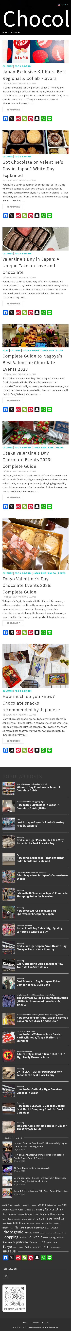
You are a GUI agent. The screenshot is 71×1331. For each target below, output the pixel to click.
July (63, 1219)
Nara (12, 1228)
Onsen (47, 1228)
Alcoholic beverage (22, 1205)
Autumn (28, 1210)
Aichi (5, 350)
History (10, 1219)
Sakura (36, 1233)
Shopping (10, 1237)
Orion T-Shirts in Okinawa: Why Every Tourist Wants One (41, 1191)
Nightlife (29, 1227)
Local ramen (30, 1223)
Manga (38, 1223)
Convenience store (32, 1214)
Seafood (42, 1233)
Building (40, 1209)
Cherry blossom (9, 1214)
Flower (53, 1213)
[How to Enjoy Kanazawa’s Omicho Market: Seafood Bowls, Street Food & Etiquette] (7, 1158)
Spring (52, 1237)
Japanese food (48, 1218)
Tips (41, 1242)
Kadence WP (53, 1327)
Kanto (52, 573)
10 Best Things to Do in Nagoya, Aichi (32, 1167)
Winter (47, 1247)
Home (25, 1322)
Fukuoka (61, 1214)
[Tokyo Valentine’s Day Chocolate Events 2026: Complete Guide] (35, 544)
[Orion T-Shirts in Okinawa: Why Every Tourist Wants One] (7, 1193)
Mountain (56, 1223)
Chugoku (21, 1214)
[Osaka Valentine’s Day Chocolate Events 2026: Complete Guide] (35, 432)
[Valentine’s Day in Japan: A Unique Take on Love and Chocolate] (35, 239)
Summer (7, 1242)
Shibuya (58, 1233)
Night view (39, 1227)
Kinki (51, 447)
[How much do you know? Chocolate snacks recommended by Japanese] (35, 666)
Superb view (20, 1242)
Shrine (23, 1237)
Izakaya (24, 1219)
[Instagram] (6, 1276)
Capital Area (54, 1209)
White (40, 1247)
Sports (45, 1238)
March (45, 1223)
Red (31, 1233)
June (4, 1223)
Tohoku (48, 1243)
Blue (33, 1210)
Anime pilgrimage (54, 1205)
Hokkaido (17, 1219)
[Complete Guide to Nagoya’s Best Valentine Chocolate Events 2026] (35, 335)
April (64, 1204)
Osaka (60, 447)
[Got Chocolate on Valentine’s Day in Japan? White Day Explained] (35, 141)
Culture (7, 66)
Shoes (64, 1233)
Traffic (28, 1247)
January (31, 1219)
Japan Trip (47, 350)
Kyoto (22, 1223)
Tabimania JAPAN (27, 83)
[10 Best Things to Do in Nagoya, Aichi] (7, 1170)
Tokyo (62, 573)
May (50, 1223)
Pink (26, 1232)
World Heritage (55, 1247)
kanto (9, 1223)
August (20, 1210)
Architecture (9, 1209)
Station (60, 1237)
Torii (14, 1247)
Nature (19, 1227)
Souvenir (34, 1237)
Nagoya (6, 1227)
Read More (13, 109)
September (50, 1233)
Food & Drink (23, 66)
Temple (33, 1242)
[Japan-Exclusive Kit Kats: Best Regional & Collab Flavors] (35, 51)
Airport (10, 1205)
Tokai (59, 350)
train (35, 1247)
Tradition (21, 1247)
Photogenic (12, 1232)
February (44, 1213)
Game (4, 1219)
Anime (42, 1204)
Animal (34, 1205)
